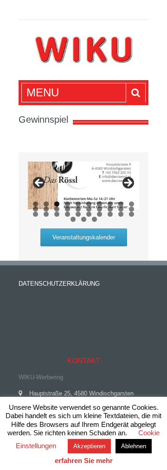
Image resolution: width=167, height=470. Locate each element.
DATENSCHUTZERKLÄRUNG (59, 283)
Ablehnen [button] (133, 446)
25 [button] (78, 214)
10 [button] (131, 204)
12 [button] (46, 209)
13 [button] (56, 209)
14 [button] (67, 209)
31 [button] (73, 219)
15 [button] (78, 209)
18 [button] (110, 209)
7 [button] (99, 204)
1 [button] (35, 204)
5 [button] (78, 204)
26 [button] (88, 214)
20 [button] (131, 209)
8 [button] (110, 204)
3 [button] (56, 204)
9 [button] (120, 204)
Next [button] (128, 183)
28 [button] (110, 214)
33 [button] (94, 219)
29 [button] (120, 214)
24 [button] (67, 214)
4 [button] (67, 204)
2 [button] (46, 204)
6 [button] (88, 204)
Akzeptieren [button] (89, 446)
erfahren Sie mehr (84, 460)
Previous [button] (39, 183)
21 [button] (35, 214)
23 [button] (56, 214)
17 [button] (99, 209)
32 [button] (83, 219)
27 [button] (99, 214)
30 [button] (131, 214)
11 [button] (35, 209)
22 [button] (46, 214)
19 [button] (120, 209)
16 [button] (88, 209)
